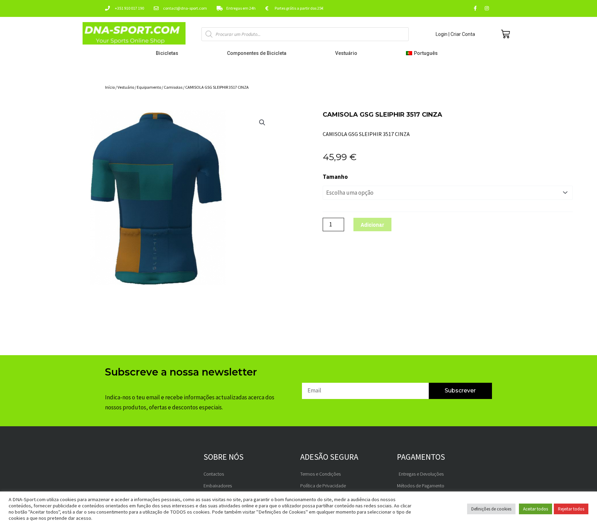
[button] (423, 53)
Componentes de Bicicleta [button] (256, 53)
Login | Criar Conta (455, 34)
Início (110, 87)
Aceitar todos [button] (535, 509)
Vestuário (125, 87)
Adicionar (372, 224)
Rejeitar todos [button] (571, 509)
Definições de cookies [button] (491, 509)
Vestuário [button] (346, 53)
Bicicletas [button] (167, 53)
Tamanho (335, 177)
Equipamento (149, 87)
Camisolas (173, 87)
